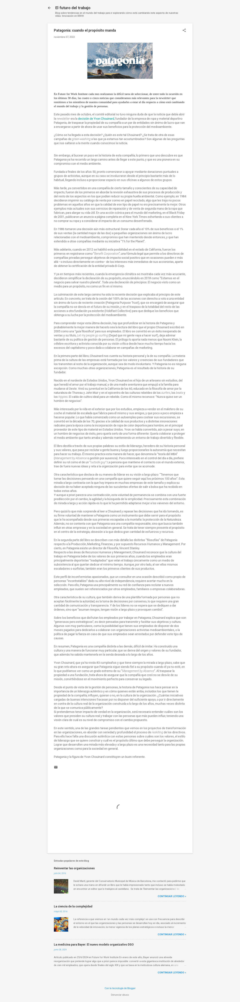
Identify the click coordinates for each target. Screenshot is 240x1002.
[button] (184, 30)
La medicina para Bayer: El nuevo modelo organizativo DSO (94, 944)
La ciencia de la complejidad (73, 906)
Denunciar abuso (120, 994)
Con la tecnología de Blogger (120, 988)
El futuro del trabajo (72, 8)
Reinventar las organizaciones (74, 868)
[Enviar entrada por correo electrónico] (56, 768)
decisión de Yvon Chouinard (96, 118)
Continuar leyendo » (172, 896)
